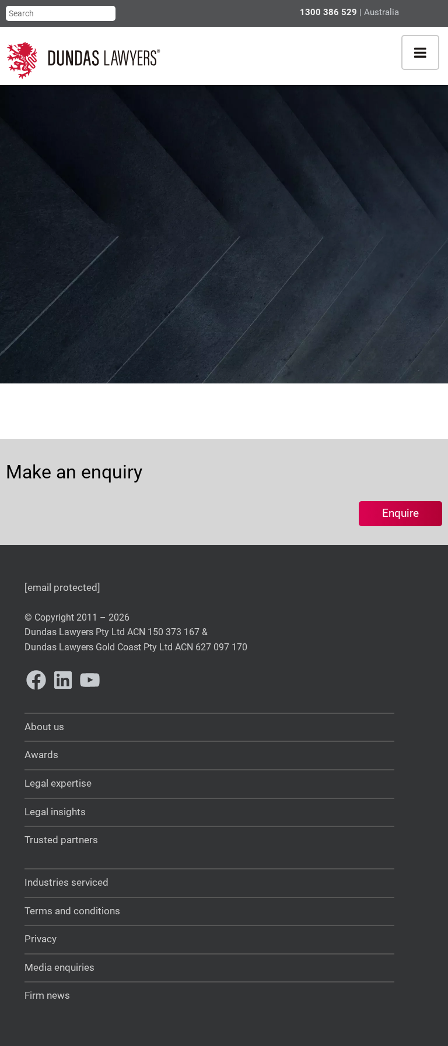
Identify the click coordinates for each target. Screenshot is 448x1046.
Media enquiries (59, 967)
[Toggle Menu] (420, 52)
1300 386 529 (328, 12)
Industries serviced (66, 882)
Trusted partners (61, 840)
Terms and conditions (72, 911)
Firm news (47, 995)
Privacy (40, 939)
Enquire (400, 513)
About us (44, 726)
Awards (41, 754)
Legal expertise (58, 783)
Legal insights (55, 812)
